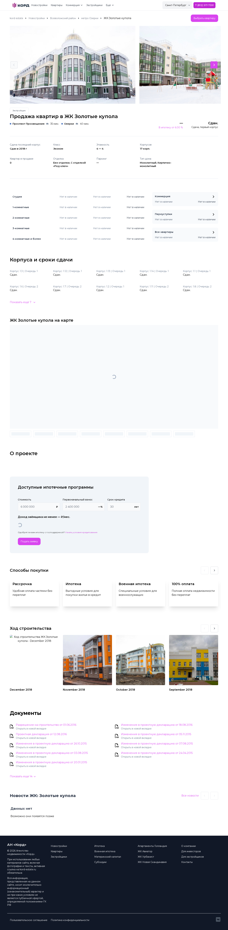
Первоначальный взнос (77, 499)
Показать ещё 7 (20, 302)
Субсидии (100, 862)
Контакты (187, 862)
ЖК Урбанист (146, 856)
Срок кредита (116, 499)
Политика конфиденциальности (70, 920)
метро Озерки (89, 18)
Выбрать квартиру (204, 18)
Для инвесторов (191, 851)
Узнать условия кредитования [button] (81, 532)
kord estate (16, 18)
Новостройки (39, 5)
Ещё (108, 5)
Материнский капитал (107, 856)
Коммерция (73, 5)
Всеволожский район (63, 18)
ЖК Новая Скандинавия (152, 862)
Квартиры (56, 5)
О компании (188, 846)
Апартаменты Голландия (152, 846)
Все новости (190, 795)
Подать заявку (29, 541)
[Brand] (21, 5)
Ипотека (99, 846)
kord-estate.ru (28, 869)
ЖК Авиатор (145, 851)
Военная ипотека (104, 851)
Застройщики (94, 5)
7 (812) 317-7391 (204, 5)
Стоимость (24, 499)
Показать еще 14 (21, 776)
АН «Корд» (16, 845)
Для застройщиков (192, 856)
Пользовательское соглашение (28, 920)
